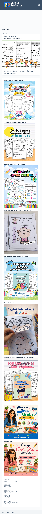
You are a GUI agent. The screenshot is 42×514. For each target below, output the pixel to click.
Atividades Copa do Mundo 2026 (10, 491)
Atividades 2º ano (13, 36)
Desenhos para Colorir (8, 496)
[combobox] (20, 33)
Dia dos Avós (6, 498)
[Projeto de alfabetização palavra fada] (21, 54)
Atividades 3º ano (7, 487)
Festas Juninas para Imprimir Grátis (11, 502)
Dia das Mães (6, 497)
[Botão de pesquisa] (39, 33)
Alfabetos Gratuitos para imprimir (10, 481)
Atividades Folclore (7, 495)
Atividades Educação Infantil (9, 493)
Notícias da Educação (8, 503)
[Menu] (39, 5)
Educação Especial (7, 501)
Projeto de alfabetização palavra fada (13, 38)
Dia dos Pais (6, 500)
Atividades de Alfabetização (9, 492)
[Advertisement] (21, 17)
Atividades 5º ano (7, 490)
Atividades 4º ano (7, 489)
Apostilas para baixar (8, 482)
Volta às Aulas (6, 505)
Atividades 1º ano (7, 36)
